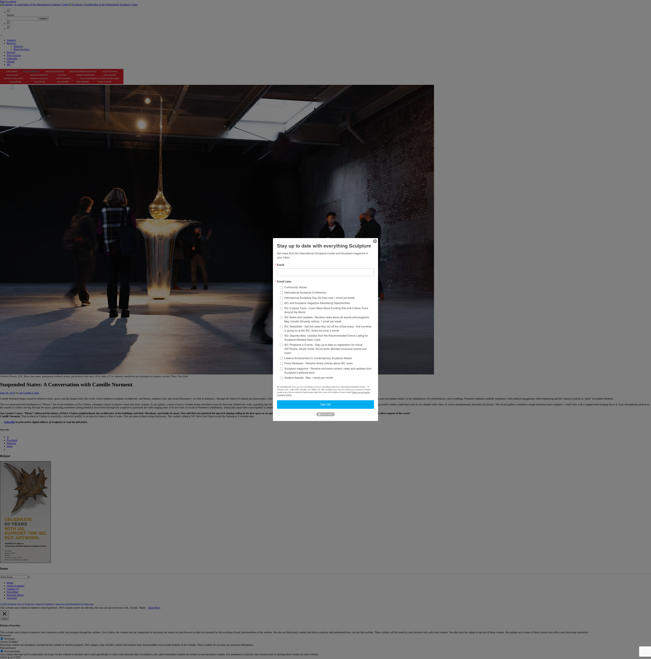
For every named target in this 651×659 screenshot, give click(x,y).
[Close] (375, 241)
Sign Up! (325, 404)
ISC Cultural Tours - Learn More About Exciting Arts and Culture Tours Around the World (326, 310)
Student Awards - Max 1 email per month (308, 378)
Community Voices (295, 287)
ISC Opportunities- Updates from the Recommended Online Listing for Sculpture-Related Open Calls (326, 338)
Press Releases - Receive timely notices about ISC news (318, 363)
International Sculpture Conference (305, 292)
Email (280, 264)
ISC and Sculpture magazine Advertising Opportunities (317, 303)
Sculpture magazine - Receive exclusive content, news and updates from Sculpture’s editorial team (327, 370)
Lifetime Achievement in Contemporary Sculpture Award (318, 358)
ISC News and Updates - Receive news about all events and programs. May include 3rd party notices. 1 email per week (327, 319)
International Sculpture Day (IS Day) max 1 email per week (319, 298)
